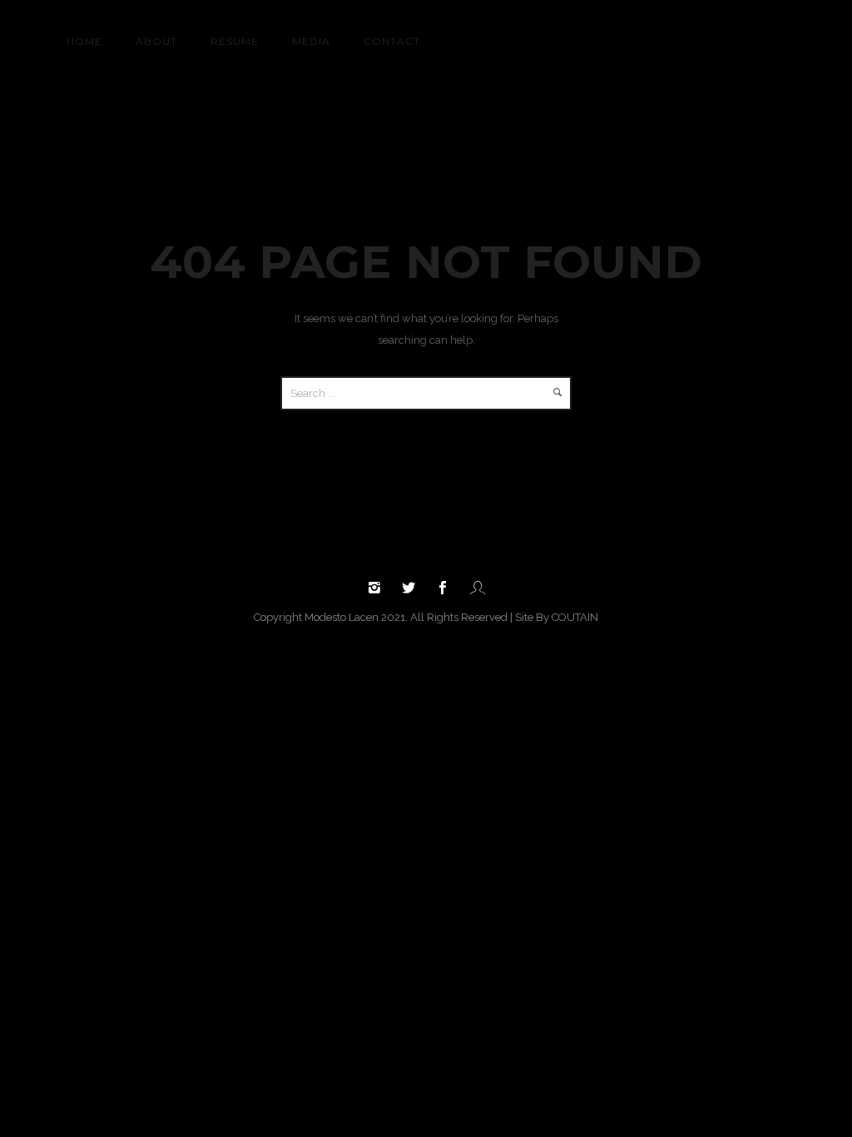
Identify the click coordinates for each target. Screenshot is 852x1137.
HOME (84, 41)
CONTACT (392, 41)
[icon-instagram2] (378, 588)
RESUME (235, 41)
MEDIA (311, 41)
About (156, 41)
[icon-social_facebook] (447, 588)
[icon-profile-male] (477, 588)
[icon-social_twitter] (413, 588)
